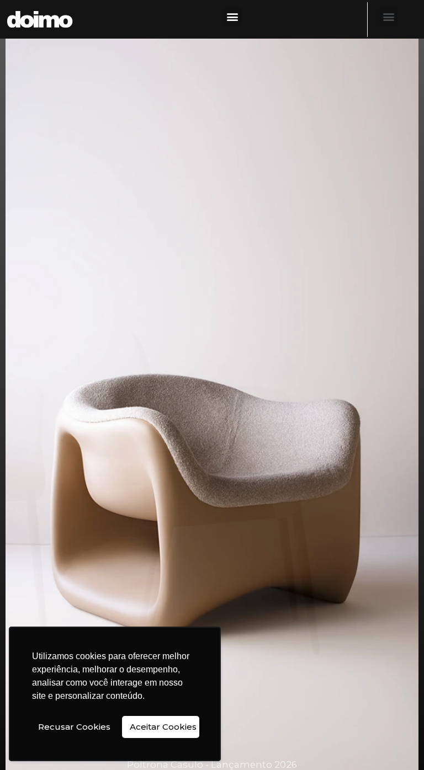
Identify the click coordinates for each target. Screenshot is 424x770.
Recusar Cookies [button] (74, 726)
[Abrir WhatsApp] (396, 742)
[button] (233, 17)
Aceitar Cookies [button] (163, 726)
